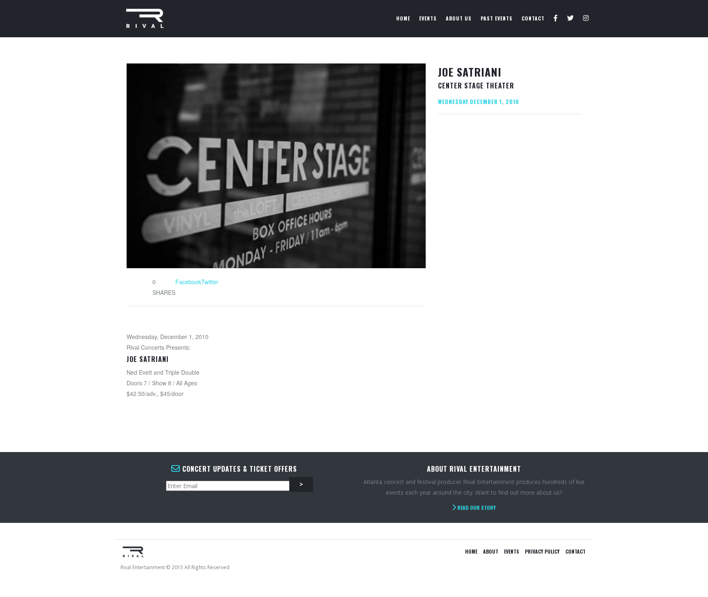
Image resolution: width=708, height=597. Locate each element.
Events (428, 18)
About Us (459, 18)
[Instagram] (586, 18)
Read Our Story (476, 507)
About (490, 551)
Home (403, 18)
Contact (533, 18)
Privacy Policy (542, 551)
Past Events (497, 18)
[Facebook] (555, 18)
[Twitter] (570, 18)
